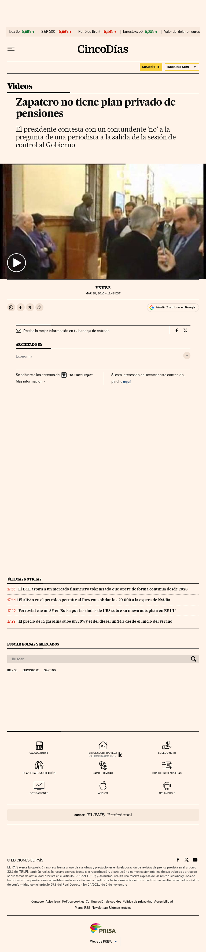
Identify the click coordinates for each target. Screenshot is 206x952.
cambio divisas (103, 772)
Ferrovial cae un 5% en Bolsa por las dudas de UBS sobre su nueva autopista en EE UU (97, 610)
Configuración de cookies (103, 901)
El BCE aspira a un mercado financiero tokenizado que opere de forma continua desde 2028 (102, 589)
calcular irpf (39, 752)
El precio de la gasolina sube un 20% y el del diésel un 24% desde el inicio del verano (95, 621)
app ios (103, 793)
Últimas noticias (24, 579)
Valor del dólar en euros (182, 32)
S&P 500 (48, 32)
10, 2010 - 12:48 (103, 293)
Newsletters (100, 907)
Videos (19, 86)
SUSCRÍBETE (151, 67)
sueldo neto (167, 752)
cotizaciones (39, 793)
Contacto (37, 901)
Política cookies (73, 901)
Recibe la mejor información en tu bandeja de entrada (66, 331)
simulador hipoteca (103, 752)
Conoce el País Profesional (103, 815)
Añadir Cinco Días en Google (175, 307)
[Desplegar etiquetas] (186, 355)
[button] (103, 221)
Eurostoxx (31, 670)
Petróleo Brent (89, 32)
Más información (29, 381)
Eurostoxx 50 (133, 32)
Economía (24, 356)
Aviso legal (53, 901)
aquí (127, 381)
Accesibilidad (163, 901)
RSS (87, 907)
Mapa (79, 907)
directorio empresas (167, 772)
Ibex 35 (14, 32)
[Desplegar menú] (11, 49)
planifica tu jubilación (39, 772)
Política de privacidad (138, 901)
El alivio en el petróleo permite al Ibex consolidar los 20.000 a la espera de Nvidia (94, 599)
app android (167, 793)
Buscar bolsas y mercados (33, 644)
